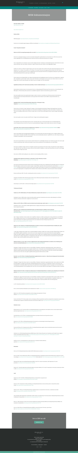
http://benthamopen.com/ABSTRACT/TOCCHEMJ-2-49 (28, 159)
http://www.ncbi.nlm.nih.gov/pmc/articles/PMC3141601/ (26, 391)
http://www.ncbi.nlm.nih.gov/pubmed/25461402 (51, 351)
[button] (39, 422)
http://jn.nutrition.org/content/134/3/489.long (47, 288)
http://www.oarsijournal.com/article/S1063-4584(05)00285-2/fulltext (28, 408)
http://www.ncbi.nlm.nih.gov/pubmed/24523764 (26, 272)
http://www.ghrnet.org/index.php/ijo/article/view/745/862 (27, 379)
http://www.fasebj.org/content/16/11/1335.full (23, 221)
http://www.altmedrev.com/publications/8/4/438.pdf (29, 38)
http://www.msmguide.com (18, 29)
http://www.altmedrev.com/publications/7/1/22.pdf (25, 128)
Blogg (45, 7)
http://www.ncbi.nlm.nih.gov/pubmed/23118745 (32, 310)
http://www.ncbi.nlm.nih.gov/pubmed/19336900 (27, 356)
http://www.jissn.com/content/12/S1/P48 (53, 192)
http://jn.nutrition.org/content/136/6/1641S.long (27, 103)
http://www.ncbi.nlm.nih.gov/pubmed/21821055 (25, 368)
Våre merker (36, 7)
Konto (48, 7)
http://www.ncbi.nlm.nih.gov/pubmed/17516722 (33, 397)
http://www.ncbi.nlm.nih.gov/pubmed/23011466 (24, 385)
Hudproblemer (30, 7)
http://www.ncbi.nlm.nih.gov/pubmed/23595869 (24, 316)
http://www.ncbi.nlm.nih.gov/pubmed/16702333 (49, 173)
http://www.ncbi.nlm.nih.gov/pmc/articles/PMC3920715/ (45, 272)
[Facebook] (37, 447)
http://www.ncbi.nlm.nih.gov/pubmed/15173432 (25, 179)
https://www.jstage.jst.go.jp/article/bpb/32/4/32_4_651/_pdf (53, 356)
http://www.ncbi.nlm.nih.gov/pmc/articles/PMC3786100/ (26, 322)
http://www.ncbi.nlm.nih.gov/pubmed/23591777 (24, 328)
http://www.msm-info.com (18, 25)
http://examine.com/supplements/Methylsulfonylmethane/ (49, 43)
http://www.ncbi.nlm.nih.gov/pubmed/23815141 (54, 84)
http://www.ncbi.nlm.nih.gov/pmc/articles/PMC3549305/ (35, 284)
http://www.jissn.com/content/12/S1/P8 (55, 203)
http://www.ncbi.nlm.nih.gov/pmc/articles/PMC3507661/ (26, 227)
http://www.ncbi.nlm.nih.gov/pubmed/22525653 (26, 257)
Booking (53, 3)
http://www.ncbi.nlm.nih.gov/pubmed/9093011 (51, 300)
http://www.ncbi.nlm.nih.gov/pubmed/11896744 (48, 127)
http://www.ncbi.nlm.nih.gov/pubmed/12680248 (26, 362)
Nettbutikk (36, 3)
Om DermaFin (31, 3)
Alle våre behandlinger (43, 3)
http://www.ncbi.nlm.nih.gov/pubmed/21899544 (36, 242)
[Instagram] (40, 447)
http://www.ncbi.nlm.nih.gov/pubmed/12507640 (45, 183)
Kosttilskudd (41, 7)
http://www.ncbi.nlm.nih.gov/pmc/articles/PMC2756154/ (27, 294)
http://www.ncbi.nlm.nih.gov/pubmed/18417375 (32, 402)
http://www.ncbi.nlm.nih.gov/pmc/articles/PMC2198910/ (46, 52)
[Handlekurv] (62, 3)
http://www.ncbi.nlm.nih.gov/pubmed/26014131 (26, 341)
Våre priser (49, 3)
